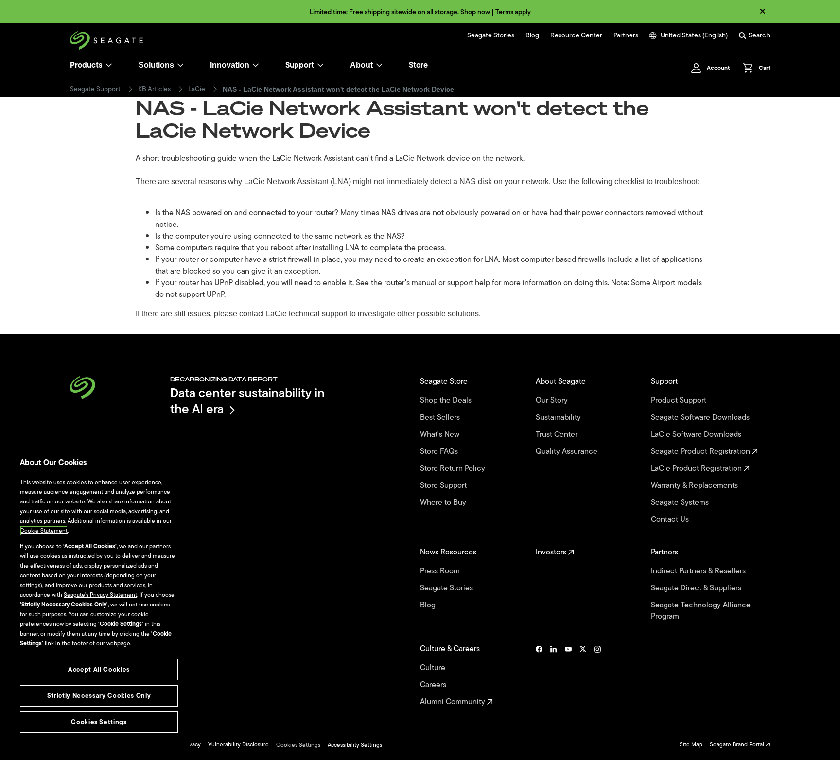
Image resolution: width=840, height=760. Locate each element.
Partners (625, 35)
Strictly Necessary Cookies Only (99, 696)
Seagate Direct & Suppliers (697, 588)
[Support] (320, 65)
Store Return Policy (453, 468)
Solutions (156, 65)
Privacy (191, 744)
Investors (552, 552)
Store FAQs (440, 451)
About (361, 65)
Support (299, 65)
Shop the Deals (447, 400)
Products (86, 65)
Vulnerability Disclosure (238, 744)
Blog (532, 35)
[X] (582, 675)
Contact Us (671, 519)
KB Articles (154, 89)
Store (418, 65)
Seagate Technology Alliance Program (701, 611)
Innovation (229, 65)
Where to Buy (444, 502)
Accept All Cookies (99, 669)
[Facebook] (539, 675)
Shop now (475, 11)
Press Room (441, 571)
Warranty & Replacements (695, 485)
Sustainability (559, 417)
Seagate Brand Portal (738, 744)
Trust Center (557, 434)
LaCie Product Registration (697, 468)
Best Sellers (441, 417)
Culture (433, 668)
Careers (434, 685)
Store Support (444, 485)
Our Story (553, 400)
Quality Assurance (567, 451)
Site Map (691, 744)
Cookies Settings (298, 745)
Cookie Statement (44, 530)
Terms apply (513, 11)
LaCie (196, 89)
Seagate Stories (490, 35)
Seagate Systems (681, 502)
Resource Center (576, 35)
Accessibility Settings (355, 745)
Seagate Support (95, 89)
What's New (440, 434)
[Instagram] (597, 675)
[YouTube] (568, 675)
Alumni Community (453, 702)
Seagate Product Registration (701, 451)
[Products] (109, 65)
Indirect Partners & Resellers (699, 571)
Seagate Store (445, 381)
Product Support (679, 400)
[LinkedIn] (553, 675)
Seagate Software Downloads (701, 417)
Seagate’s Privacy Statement (100, 595)
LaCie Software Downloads (697, 434)
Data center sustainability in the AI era (247, 400)
